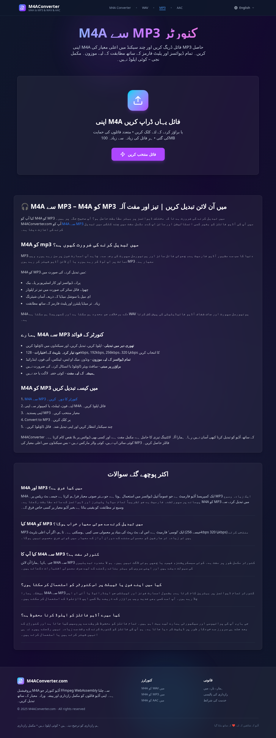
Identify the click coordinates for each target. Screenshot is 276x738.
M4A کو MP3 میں (153, 694)
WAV (145, 8)
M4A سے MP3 (72, 223)
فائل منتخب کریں (142, 154)
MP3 (162, 8)
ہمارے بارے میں (213, 688)
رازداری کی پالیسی (216, 694)
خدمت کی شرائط (215, 700)
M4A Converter (120, 8)
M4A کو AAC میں (152, 700)
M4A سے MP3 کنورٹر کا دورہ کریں (51, 399)
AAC (180, 8)
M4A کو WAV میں (153, 688)
